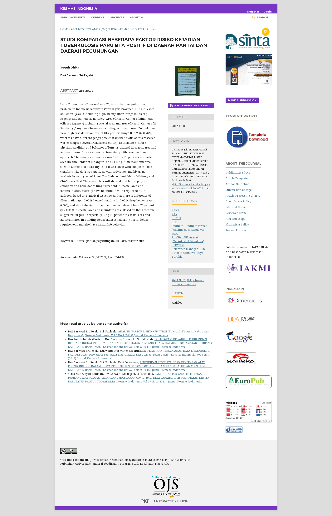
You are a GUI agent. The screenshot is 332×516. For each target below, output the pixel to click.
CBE (174, 222)
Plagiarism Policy (237, 224)
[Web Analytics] (234, 431)
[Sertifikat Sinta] (249, 83)
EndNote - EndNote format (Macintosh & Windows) (189, 227)
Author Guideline (237, 184)
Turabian (178, 256)
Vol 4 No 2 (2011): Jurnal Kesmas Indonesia (115, 29)
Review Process (236, 230)
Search (262, 17)
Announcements (72, 17)
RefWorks (178, 245)
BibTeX (176, 218)
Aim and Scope (235, 218)
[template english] (249, 148)
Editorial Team (235, 207)
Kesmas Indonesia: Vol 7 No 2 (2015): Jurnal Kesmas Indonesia (144, 370)
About (135, 17)
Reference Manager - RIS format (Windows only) (188, 251)
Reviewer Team (236, 213)
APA (174, 214)
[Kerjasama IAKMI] (249, 273)
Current (98, 17)
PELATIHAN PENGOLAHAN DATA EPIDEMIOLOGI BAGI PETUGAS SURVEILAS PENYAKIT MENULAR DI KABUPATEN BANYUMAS (139, 352)
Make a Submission (242, 100)
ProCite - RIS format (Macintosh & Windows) (188, 239)
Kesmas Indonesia (78, 9)
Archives (117, 17)
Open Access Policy (238, 201)
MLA (175, 233)
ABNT (175, 210)
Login (268, 11)
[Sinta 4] (249, 51)
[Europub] (249, 387)
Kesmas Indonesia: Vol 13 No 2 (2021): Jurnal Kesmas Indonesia (159, 381)
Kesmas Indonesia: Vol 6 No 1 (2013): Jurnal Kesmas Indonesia (126, 335)
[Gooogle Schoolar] (240, 347)
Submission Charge (239, 190)
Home (64, 29)
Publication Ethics (238, 172)
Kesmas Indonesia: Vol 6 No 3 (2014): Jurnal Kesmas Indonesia (144, 347)
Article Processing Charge (243, 195)
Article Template (237, 178)
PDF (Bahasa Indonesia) (191, 105)
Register (253, 11)
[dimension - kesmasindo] (245, 305)
